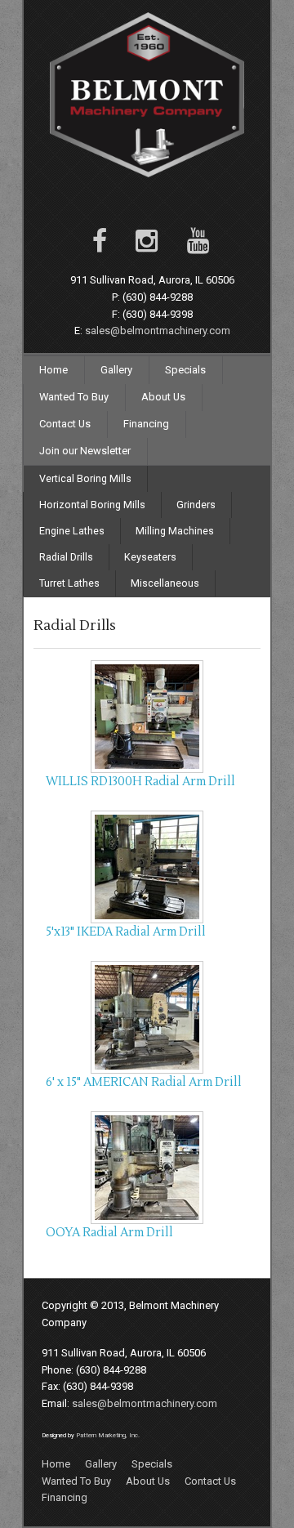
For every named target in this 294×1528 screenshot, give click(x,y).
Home (53, 370)
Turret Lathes (69, 583)
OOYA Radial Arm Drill (109, 1232)
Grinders (196, 504)
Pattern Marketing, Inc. (108, 1435)
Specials (185, 370)
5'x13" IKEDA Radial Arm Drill (126, 932)
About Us (163, 397)
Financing (146, 424)
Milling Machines (175, 531)
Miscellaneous (165, 583)
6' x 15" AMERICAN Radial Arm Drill (144, 1082)
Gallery (116, 370)
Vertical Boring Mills (85, 478)
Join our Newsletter (85, 451)
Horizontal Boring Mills (92, 504)
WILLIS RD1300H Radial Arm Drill (140, 781)
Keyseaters (150, 557)
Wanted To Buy (74, 397)
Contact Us (65, 424)
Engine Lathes (72, 531)
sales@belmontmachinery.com (157, 330)
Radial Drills (66, 557)
